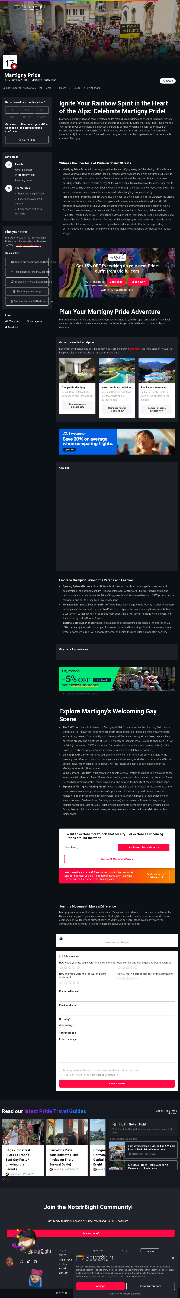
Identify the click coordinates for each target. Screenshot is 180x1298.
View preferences (150, 1286)
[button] (173, 1258)
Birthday (64, 1019)
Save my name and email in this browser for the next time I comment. (101, 1070)
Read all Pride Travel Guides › (166, 1112)
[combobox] (90, 848)
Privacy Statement (132, 1294)
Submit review (117, 1083)
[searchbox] (90, 847)
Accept (100, 1286)
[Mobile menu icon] (6, 7)
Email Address (68, 1005)
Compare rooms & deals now (77, 405)
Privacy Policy (115, 1294)
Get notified (28, 139)
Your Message (67, 1032)
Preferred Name (69, 991)
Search (143, 847)
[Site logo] (30, 7)
